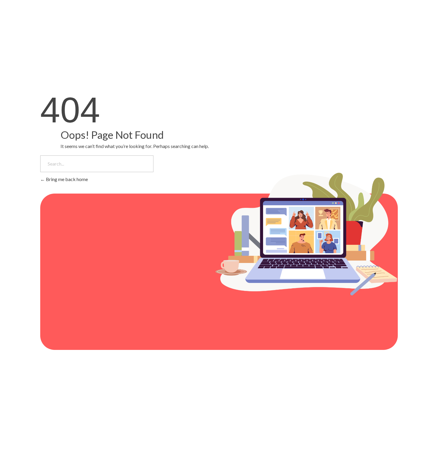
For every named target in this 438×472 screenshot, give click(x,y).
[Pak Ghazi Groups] (73, 20)
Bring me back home (66, 179)
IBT (90, 431)
